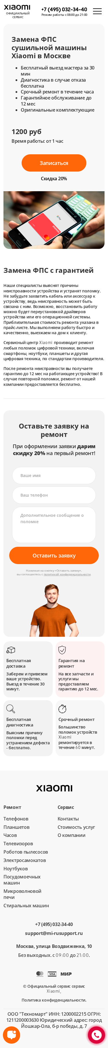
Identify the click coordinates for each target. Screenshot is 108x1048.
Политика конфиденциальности (53, 1000)
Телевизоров (18, 843)
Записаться (54, 162)
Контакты (68, 819)
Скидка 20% (54, 178)
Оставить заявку (54, 555)
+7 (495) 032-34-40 (54, 924)
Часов (10, 835)
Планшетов (16, 827)
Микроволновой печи (22, 894)
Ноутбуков (15, 868)
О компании (72, 835)
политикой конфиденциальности (67, 574)
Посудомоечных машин (22, 880)
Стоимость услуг (76, 827)
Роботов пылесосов (25, 852)
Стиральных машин (26, 905)
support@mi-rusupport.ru (54, 933)
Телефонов (15, 819)
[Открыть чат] (11, 1035)
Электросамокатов (24, 860)
